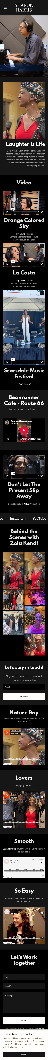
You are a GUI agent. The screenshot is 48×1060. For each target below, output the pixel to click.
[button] (6, 7)
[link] (24, 11)
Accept (24, 1054)
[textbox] (24, 687)
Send (24, 1020)
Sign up (24, 697)
